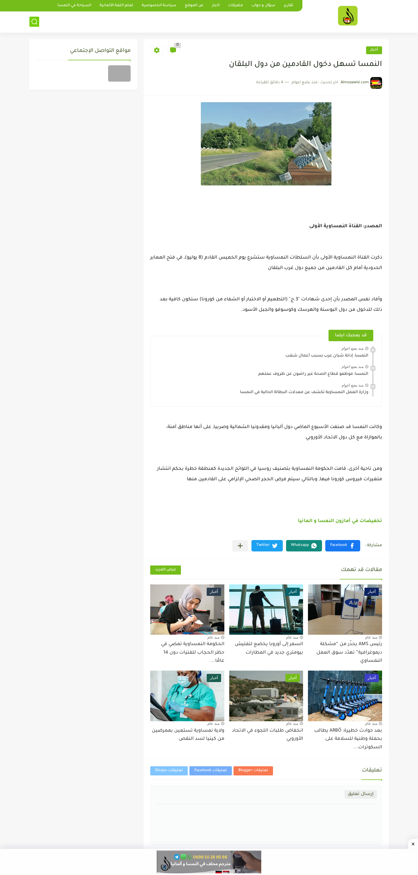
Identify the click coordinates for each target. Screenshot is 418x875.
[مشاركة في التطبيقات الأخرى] (240, 545)
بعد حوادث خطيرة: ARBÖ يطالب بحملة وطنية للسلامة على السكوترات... (348, 739)
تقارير (288, 6)
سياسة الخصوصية (159, 6)
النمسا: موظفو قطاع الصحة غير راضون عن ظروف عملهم (313, 374)
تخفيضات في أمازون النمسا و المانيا (340, 521)
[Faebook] (119, 73)
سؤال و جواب (263, 6)
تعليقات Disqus (169, 771)
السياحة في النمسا (74, 6)
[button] (342, 545)
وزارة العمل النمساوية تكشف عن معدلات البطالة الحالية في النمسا (304, 392)
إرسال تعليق (361, 794)
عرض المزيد (165, 570)
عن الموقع (194, 6)
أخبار (215, 6)
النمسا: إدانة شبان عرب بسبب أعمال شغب (326, 356)
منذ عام (371, 637)
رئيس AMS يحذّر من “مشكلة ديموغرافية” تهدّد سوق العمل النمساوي (349, 653)
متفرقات (235, 6)
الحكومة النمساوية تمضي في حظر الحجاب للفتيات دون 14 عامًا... (192, 653)
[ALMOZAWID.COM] (348, 15)
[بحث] (34, 22)
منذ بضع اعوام (352, 348)
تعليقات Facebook (210, 771)
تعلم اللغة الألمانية (116, 6)
